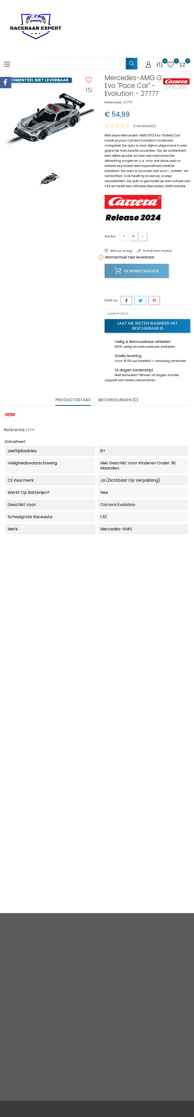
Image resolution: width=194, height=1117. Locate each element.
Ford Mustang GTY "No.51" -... (159, 640)
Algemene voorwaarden (95, 969)
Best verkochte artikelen (64, 977)
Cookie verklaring (92, 998)
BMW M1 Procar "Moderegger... (97, 864)
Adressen (123, 987)
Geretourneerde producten (129, 961)
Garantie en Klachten (93, 1011)
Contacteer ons (96, 1021)
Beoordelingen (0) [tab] (118, 400)
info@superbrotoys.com (30, 989)
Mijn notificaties (127, 1010)
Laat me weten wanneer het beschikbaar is (147, 325)
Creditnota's (125, 979)
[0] (159, 64)
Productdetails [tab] (73, 400)
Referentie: (114, 102)
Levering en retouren (93, 943)
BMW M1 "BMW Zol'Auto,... (34, 864)
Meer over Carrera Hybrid (64, 1089)
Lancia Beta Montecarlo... (97, 640)
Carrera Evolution (34, 626)
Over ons (91, 979)
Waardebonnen (128, 994)
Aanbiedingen (63, 953)
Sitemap (91, 1029)
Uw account (125, 932)
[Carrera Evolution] (176, 83)
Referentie (14, 429)
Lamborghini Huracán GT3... (35, 640)
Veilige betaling (96, 987)
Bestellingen (125, 971)
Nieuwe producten (60, 964)
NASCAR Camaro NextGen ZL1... (97, 752)
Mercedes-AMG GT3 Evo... (34, 752)
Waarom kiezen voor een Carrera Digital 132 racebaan (65, 1057)
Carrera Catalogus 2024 (65, 943)
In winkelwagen (141, 271)
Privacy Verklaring (92, 956)
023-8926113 (20, 981)
